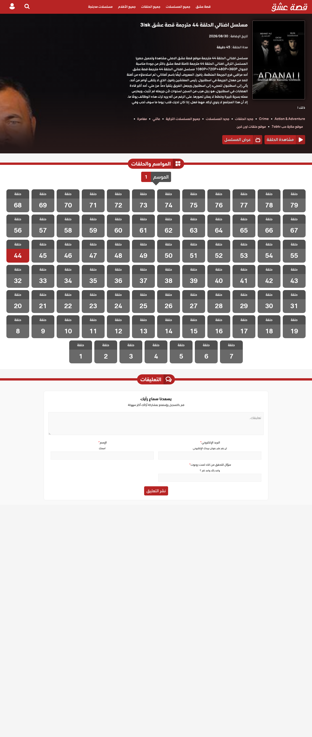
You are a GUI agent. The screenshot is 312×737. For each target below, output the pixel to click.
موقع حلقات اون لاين (251, 126)
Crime (264, 119)
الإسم (102, 442)
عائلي (156, 119)
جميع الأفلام (127, 7)
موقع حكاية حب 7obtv (287, 126)
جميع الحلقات (150, 7)
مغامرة (142, 119)
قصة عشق (203, 7)
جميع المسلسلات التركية (183, 119)
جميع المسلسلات (178, 7)
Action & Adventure (290, 119)
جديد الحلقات (244, 119)
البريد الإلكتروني (210, 442)
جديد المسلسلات (217, 119)
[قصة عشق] (289, 7)
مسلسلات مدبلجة (100, 7)
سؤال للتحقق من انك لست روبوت (210, 465)
